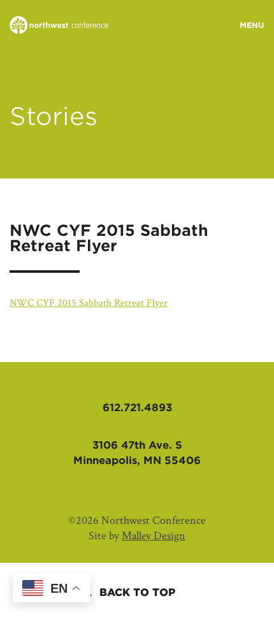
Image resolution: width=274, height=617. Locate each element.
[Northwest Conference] (59, 26)
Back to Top (137, 592)
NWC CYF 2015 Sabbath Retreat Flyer (89, 303)
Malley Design (153, 535)
